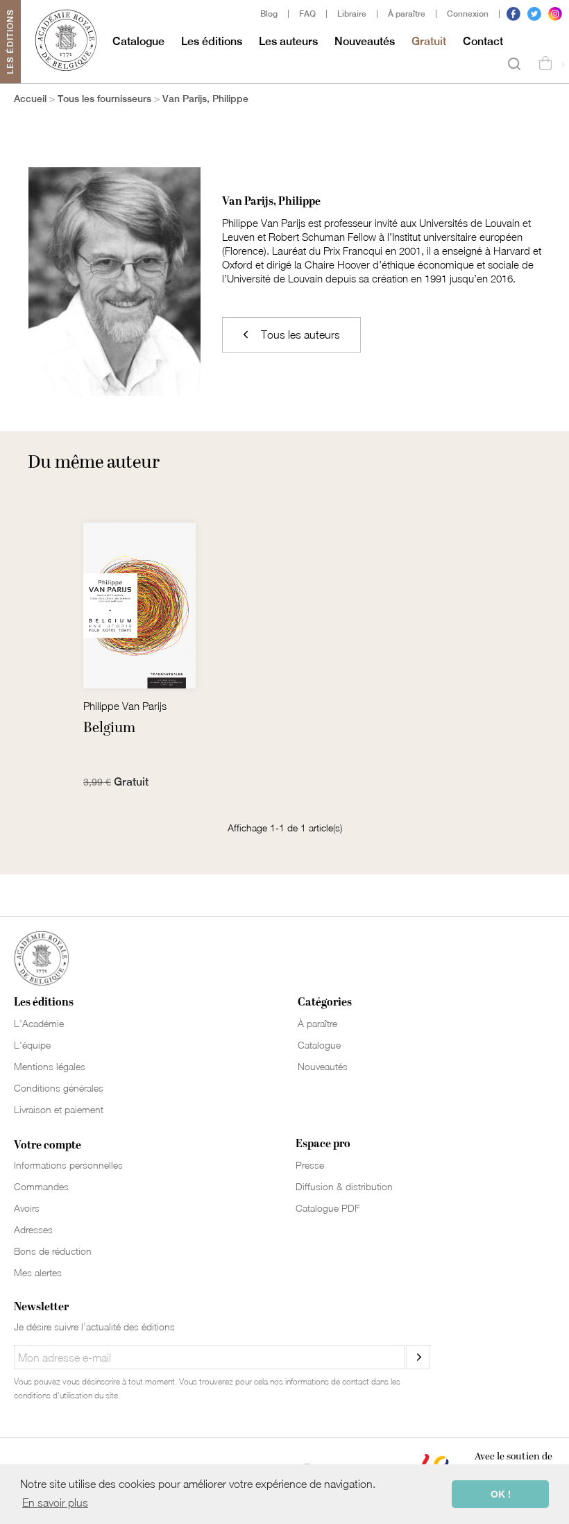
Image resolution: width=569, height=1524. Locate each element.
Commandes (41, 1186)
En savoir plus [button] (55, 1502)
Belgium (109, 728)
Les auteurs (288, 41)
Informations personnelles (68, 1165)
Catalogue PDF (328, 1208)
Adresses (33, 1229)
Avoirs (27, 1208)
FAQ (307, 14)
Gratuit (428, 41)
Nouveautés (364, 41)
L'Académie (39, 1023)
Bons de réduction (53, 1251)
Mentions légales (49, 1066)
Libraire (351, 14)
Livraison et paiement (58, 1109)
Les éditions (211, 41)
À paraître (406, 14)
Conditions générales (58, 1088)
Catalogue (138, 41)
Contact (483, 41)
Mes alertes (38, 1272)
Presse (310, 1165)
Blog (269, 14)
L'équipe (32, 1045)
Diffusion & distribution (344, 1186)
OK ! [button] (501, 1494)
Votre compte (47, 1145)
